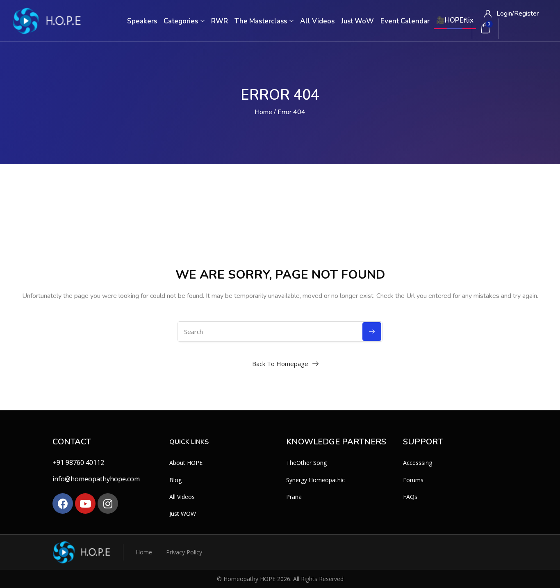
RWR (219, 21)
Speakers (142, 21)
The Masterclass (261, 21)
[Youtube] (85, 503)
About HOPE (186, 463)
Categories (182, 21)
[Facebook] (62, 503)
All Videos (317, 21)
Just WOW (182, 513)
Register (526, 13)
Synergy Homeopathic (315, 480)
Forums (413, 480)
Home (263, 112)
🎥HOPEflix (454, 20)
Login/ (505, 13)
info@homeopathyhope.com (96, 478)
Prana (294, 497)
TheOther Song (306, 463)
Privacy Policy (184, 552)
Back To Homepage (280, 363)
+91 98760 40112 (78, 462)
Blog (175, 480)
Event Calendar (405, 21)
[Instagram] (108, 503)
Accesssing (417, 463)
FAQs (410, 497)
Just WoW (357, 21)
